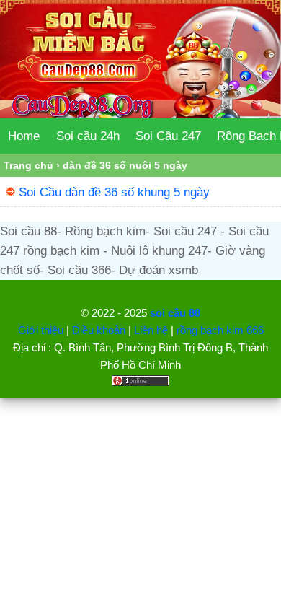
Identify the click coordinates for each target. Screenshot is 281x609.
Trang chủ (28, 165)
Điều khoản (98, 330)
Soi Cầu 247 (168, 136)
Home (24, 136)
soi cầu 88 (175, 313)
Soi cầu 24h (88, 136)
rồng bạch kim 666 (220, 330)
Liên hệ (151, 330)
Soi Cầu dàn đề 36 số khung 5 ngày (114, 192)
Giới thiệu (40, 330)
